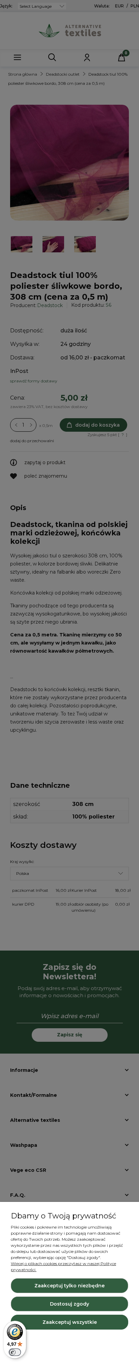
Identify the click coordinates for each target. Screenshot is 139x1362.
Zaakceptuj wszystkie (70, 1322)
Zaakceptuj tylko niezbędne (69, 1286)
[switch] (15, 1352)
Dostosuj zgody (69, 1304)
